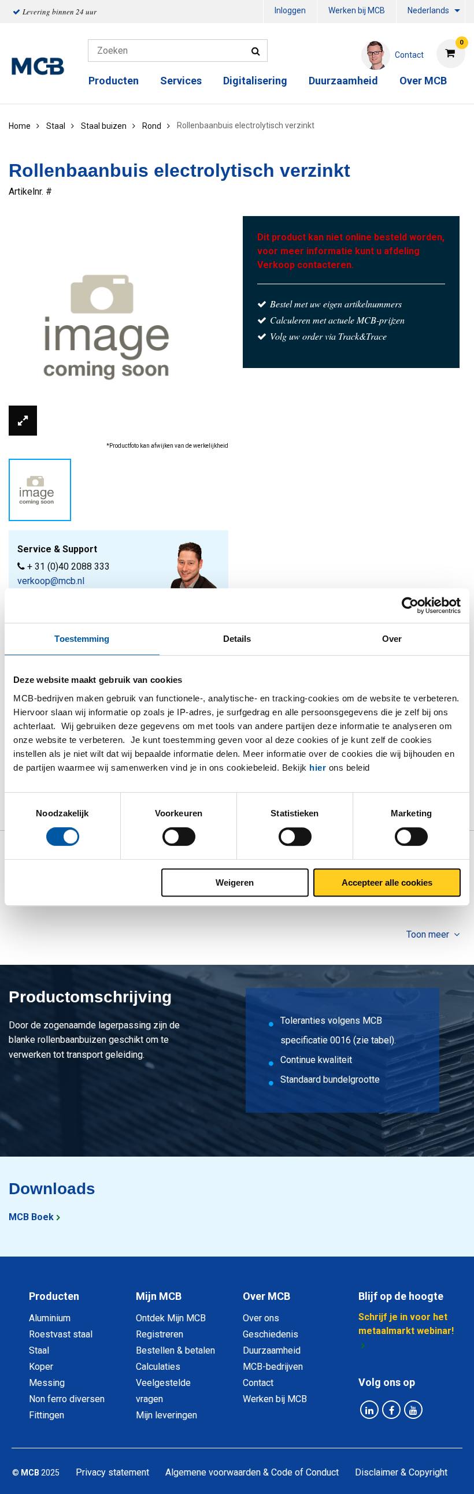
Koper (41, 1366)
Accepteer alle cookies (387, 882)
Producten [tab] (54, 1296)
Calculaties (158, 1366)
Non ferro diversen (67, 1398)
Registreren (159, 1334)
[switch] (178, 836)
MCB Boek (31, 1216)
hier (317, 767)
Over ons (261, 1318)
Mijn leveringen (166, 1415)
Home (20, 126)
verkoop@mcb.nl (50, 580)
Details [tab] (237, 639)
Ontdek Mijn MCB (171, 1318)
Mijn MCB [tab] (159, 1296)
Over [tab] (392, 639)
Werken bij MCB (356, 10)
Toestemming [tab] (81, 639)
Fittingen (46, 1415)
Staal (39, 1350)
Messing (47, 1382)
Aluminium (50, 1318)
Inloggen (290, 10)
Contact (258, 1382)
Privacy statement (112, 1472)
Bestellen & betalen (175, 1350)
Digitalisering (255, 81)
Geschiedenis (270, 1334)
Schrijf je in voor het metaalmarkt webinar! (406, 1323)
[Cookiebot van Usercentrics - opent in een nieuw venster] (410, 605)
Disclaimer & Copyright (401, 1472)
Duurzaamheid (343, 81)
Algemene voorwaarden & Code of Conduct (252, 1472)
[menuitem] (290, 12)
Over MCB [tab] (266, 1296)
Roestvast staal (60, 1334)
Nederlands (428, 10)
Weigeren (235, 882)
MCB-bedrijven (273, 1366)
